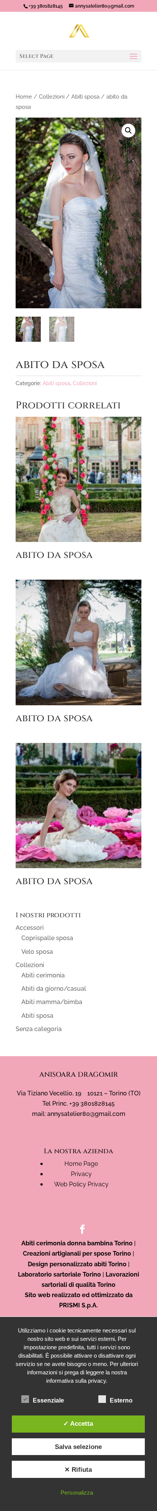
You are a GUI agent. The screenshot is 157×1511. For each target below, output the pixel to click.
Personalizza (77, 1492)
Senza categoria (39, 1029)
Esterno (121, 1400)
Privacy (81, 1174)
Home (24, 96)
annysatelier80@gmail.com (86, 1113)
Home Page (81, 1163)
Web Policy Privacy (81, 1184)
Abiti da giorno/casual (53, 988)
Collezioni (51, 96)
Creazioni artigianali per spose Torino (77, 1253)
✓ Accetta (78, 1423)
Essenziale (48, 1400)
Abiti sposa (85, 96)
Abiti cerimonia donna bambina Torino (77, 1243)
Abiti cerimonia (43, 975)
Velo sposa (37, 951)
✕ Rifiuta (78, 1469)
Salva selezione (78, 1446)
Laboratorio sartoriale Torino (59, 1274)
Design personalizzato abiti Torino (77, 1264)
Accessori (30, 927)
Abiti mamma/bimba (51, 1002)
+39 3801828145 (46, 6)
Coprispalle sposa (47, 938)
